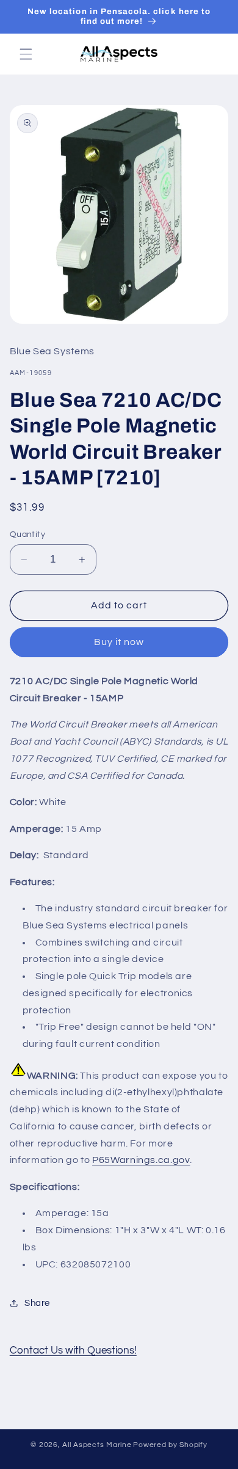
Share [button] (37, 1303)
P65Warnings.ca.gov (141, 1160)
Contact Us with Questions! (73, 1350)
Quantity (27, 534)
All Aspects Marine (96, 1445)
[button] (26, 54)
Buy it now (119, 642)
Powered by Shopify (170, 1445)
